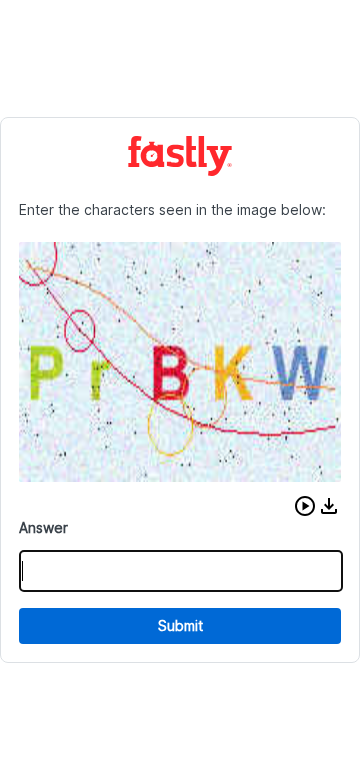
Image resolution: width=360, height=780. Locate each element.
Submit (180, 625)
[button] (305, 506)
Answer (43, 527)
